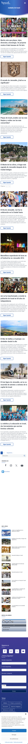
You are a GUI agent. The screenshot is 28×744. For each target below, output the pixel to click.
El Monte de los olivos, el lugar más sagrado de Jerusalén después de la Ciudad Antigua (13, 167)
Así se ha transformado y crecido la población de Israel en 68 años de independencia (13, 298)
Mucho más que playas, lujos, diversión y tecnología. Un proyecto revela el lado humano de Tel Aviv (13, 42)
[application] (14, 621)
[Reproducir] (6, 621)
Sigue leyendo (7, 56)
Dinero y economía (15, 703)
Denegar (14, 734)
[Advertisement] (12, 501)
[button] (26, 714)
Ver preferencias (14, 739)
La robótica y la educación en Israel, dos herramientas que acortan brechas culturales (13, 426)
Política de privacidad (18, 742)
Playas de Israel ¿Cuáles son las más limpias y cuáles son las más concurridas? (14, 120)
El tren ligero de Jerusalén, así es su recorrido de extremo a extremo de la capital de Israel (14, 384)
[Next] (9, 621)
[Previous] (3, 621)
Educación (5, 706)
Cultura (5, 703)
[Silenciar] (12, 622)
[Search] (24, 455)
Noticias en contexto (8, 710)
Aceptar (14, 730)
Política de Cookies (9, 742)
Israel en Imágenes (16, 706)
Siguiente (10, 452)
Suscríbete (7, 471)
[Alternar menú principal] (25, 3)
